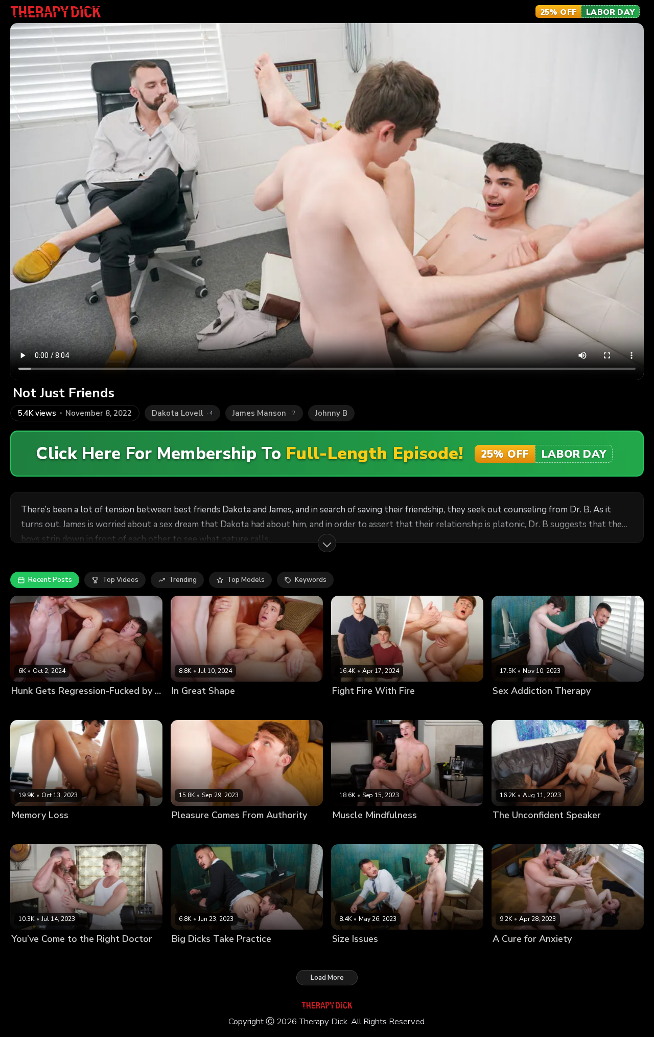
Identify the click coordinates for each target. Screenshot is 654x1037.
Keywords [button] (310, 579)
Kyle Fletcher (82, 708)
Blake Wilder (193, 956)
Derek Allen (554, 956)
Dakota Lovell (515, 708)
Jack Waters (351, 832)
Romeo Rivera (67, 832)
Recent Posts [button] (50, 579)
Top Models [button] (246, 579)
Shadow (554, 832)
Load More (327, 977)
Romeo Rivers (515, 832)
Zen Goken (559, 708)
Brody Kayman (34, 708)
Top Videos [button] (120, 579)
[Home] (55, 12)
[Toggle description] (327, 543)
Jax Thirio (26, 832)
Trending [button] (183, 579)
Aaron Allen (512, 956)
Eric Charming (404, 708)
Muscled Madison (403, 832)
